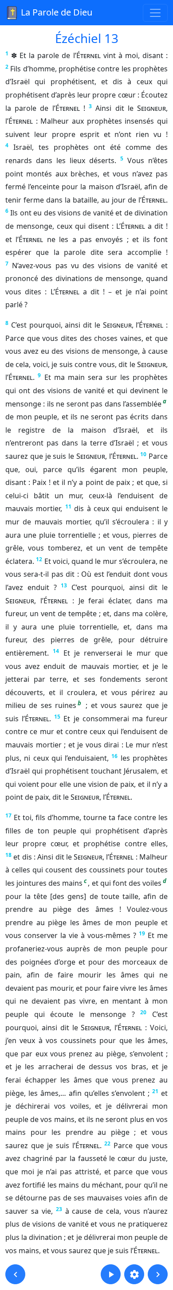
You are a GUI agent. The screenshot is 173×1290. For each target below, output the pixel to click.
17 (8, 815)
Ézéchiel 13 (86, 38)
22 (107, 1143)
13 (64, 585)
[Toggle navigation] (155, 13)
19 (142, 933)
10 (143, 454)
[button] (15, 1274)
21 (155, 1091)
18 (8, 855)
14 (56, 651)
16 (114, 756)
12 (39, 559)
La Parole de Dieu (55, 12)
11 (68, 506)
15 (57, 716)
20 (143, 1012)
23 (59, 1209)
